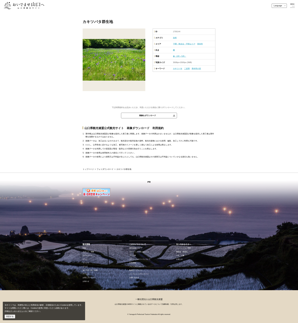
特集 (84, 248)
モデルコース (87, 255)
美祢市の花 (196, 69)
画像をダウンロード (147, 115)
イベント (86, 263)
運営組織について (135, 248)
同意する (10, 316)
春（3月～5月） (179, 56)
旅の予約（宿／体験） (91, 270)
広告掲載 (132, 263)
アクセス (86, 274)
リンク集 (132, 255)
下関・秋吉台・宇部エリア (184, 44)
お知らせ (86, 281)
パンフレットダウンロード (139, 274)
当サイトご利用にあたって (139, 252)
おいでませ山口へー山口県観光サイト (19, 3)
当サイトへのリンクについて (140, 259)
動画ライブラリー (135, 270)
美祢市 (200, 44)
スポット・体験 (88, 252)
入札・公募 (180, 255)
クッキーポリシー (17, 311)
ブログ (85, 266)
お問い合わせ (134, 277)
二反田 (187, 69)
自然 (175, 38)
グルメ (85, 259)
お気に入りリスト (89, 277)
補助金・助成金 (182, 252)
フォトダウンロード (105, 169)
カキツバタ (177, 69)
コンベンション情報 (183, 248)
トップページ (88, 169)
